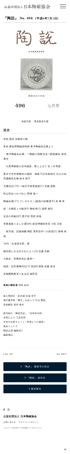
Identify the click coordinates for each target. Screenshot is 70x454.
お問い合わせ (9, 422)
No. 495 (60, 354)
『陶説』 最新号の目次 (35, 366)
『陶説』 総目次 (36, 377)
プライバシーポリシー (28, 422)
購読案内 (35, 388)
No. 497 (9, 354)
